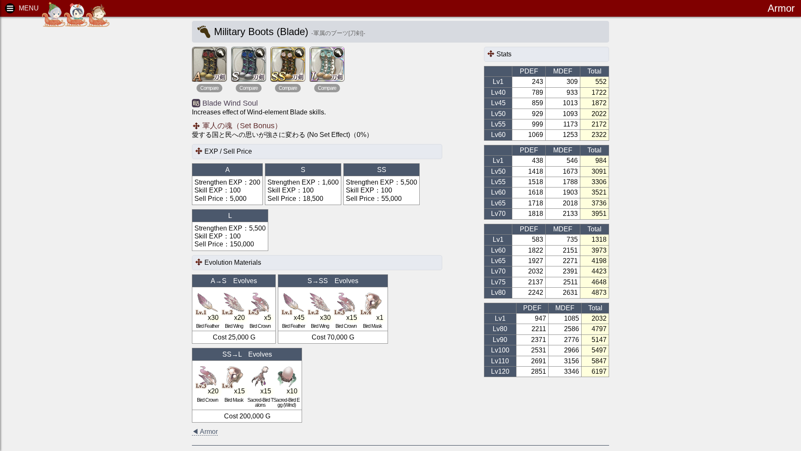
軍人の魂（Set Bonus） (242, 126)
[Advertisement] (71, 150)
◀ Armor (205, 431)
